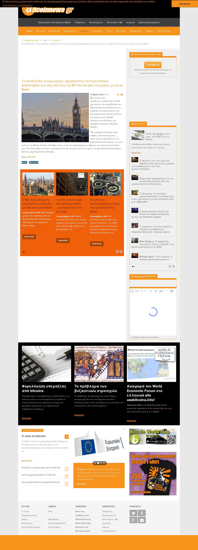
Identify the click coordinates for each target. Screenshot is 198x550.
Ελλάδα (41, 31)
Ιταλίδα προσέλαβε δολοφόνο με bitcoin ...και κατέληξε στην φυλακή (69, 205)
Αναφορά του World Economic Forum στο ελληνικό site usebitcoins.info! (144, 393)
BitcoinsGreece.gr (83, 519)
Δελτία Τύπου (164, 31)
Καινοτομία (27, 523)
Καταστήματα (96, 22)
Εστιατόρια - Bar (114, 22)
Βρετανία (34, 162)
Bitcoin (30, 31)
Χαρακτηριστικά (29, 515)
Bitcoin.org (79, 511)
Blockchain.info (81, 527)
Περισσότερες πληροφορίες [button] (18, 5)
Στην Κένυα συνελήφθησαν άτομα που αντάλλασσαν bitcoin (104, 205)
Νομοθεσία (53, 519)
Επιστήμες (121, 31)
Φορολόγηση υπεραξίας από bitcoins (44, 388)
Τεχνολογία (96, 31)
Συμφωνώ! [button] (185, 3)
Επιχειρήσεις (70, 31)
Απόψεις (150, 31)
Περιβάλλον (136, 31)
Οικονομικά (54, 31)
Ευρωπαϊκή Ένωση (56, 523)
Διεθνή (83, 31)
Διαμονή (130, 22)
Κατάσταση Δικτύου (31, 527)
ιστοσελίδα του (160, 408)
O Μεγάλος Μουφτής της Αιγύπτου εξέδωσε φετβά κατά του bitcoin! (37, 203)
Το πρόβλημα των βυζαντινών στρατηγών (95, 388)
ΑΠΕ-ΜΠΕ (31, 157)
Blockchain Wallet (82, 531)
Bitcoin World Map (83, 523)
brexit (24, 162)
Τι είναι (25, 511)
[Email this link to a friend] (122, 94)
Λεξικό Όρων (54, 527)
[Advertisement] (71, 64)
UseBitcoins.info (82, 515)
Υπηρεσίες (80, 22)
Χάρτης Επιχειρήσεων (149, 22)
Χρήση (24, 519)
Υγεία (109, 31)
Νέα (50, 511)
